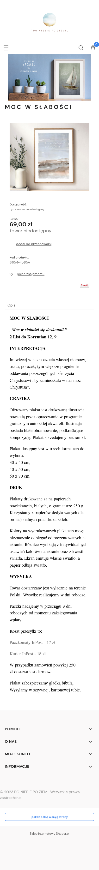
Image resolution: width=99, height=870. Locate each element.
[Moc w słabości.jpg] (49, 157)
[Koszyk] (93, 49)
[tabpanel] (49, 509)
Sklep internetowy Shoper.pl (49, 834)
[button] (6, 47)
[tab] (49, 305)
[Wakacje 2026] (49, 77)
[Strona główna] (49, 22)
